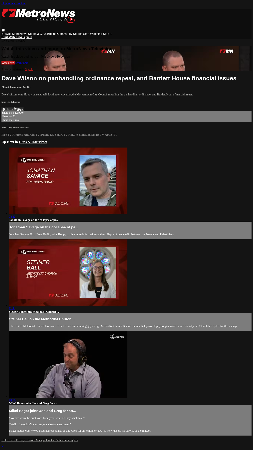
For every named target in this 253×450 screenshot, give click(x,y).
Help (4, 440)
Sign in (107, 33)
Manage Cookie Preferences (53, 440)
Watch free (8, 62)
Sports (32, 33)
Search (78, 33)
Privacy (21, 440)
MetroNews (20, 33)
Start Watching (93, 33)
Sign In (27, 37)
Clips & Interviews (11, 87)
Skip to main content (13, 3)
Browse (6, 33)
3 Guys (42, 33)
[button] (3, 30)
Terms (12, 440)
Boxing (52, 33)
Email (20, 109)
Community (65, 33)
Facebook (7, 109)
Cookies (31, 440)
